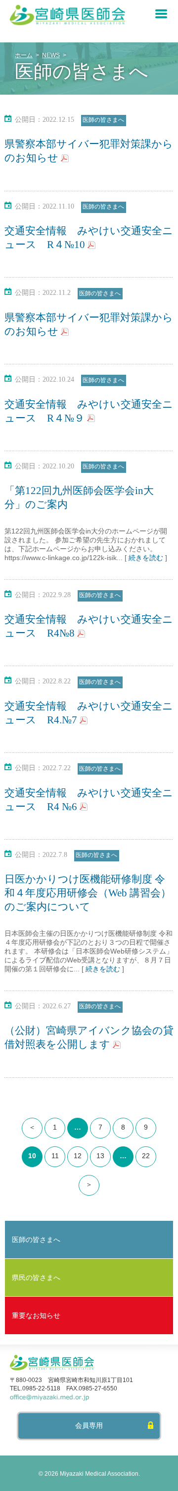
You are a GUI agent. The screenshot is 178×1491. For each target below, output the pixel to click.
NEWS (51, 55)
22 (146, 1156)
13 (100, 1156)
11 (55, 1156)
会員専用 (89, 1425)
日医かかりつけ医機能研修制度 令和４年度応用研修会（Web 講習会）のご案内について (87, 893)
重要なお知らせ (36, 1315)
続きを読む (146, 558)
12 (78, 1156)
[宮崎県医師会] (67, 23)
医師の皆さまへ (103, 119)
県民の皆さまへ (36, 1277)
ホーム (24, 55)
